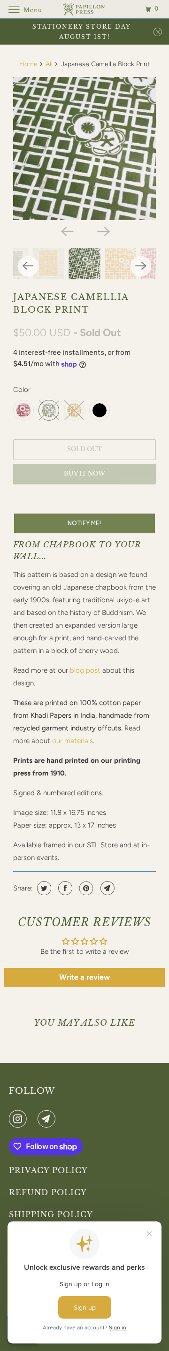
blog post (85, 670)
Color (22, 389)
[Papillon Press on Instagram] (20, 1119)
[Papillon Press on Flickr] (34, 1119)
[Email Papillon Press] (48, 1119)
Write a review (84, 977)
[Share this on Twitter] (43, 888)
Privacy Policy (48, 1170)
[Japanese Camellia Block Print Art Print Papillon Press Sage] (84, 148)
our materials (72, 741)
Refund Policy (48, 1192)
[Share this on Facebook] (64, 888)
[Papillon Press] (84, 9)
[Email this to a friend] (106, 888)
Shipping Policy (51, 1214)
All (49, 64)
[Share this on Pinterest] (85, 888)
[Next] (102, 230)
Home (28, 64)
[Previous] (66, 230)
